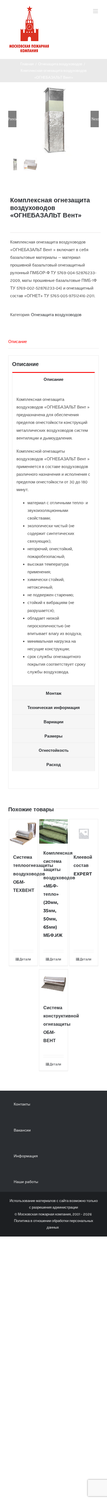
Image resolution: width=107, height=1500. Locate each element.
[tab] (53, 341)
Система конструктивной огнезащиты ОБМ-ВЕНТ (61, 1024)
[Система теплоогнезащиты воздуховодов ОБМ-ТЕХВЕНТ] (23, 833)
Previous (12, 119)
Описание (17, 341)
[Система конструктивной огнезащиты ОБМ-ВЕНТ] (53, 983)
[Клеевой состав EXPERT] (83, 833)
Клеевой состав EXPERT (83, 865)
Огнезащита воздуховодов (56, 314)
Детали (25, 959)
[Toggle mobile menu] (96, 11)
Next (95, 119)
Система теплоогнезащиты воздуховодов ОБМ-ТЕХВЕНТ (33, 874)
